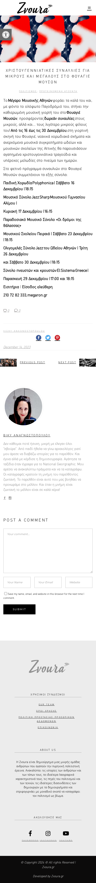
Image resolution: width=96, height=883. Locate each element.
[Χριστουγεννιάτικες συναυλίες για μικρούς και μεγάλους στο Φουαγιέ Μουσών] (48, 407)
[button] (6, 34)
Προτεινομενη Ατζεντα (58, 91)
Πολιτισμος (28, 91)
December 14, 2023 (16, 347)
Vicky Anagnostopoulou (24, 331)
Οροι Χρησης (46, 711)
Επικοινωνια (48, 727)
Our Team (46, 704)
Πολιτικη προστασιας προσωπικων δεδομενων (47, 719)
